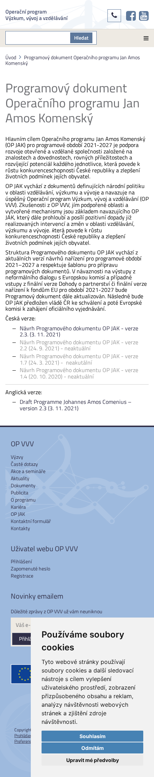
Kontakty (20, 528)
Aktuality (20, 478)
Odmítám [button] (92, 748)
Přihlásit (28, 639)
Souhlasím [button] (93, 736)
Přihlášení (21, 561)
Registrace (22, 575)
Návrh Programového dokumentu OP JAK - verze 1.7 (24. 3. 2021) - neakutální (79, 359)
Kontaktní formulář (31, 521)
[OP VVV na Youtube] (144, 16)
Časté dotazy (24, 464)
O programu (23, 499)
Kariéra (18, 507)
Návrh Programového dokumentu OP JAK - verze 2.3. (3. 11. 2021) (79, 331)
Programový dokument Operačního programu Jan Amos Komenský (72, 60)
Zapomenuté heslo (30, 568)
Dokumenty (23, 485)
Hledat (81, 37)
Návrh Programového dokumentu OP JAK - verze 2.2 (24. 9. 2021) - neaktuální (79, 345)
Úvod (10, 57)
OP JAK (18, 514)
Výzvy (17, 457)
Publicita (19, 492)
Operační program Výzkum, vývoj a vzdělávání (36, 14)
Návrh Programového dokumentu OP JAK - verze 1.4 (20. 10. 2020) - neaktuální (79, 373)
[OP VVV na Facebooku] (131, 16)
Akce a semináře (28, 471)
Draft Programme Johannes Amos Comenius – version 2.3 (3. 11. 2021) (75, 404)
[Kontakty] (114, 15)
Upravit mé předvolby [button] (92, 760)
